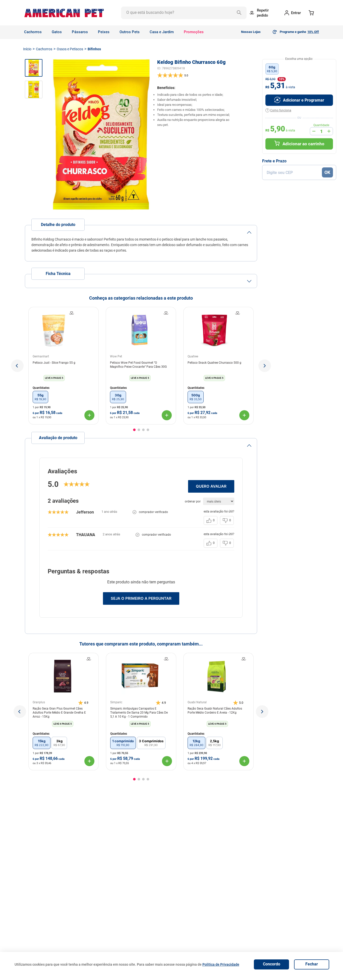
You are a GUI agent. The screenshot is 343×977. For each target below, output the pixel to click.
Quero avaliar (211, 486)
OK (327, 172)
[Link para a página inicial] (27, 49)
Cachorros (44, 49)
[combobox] (184, 13)
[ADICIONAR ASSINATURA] (299, 100)
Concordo (271, 964)
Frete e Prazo (274, 161)
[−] (314, 131)
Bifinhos (94, 49)
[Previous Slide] (20, 711)
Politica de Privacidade (220, 964)
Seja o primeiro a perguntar (141, 598)
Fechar (311, 964)
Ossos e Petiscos (70, 49)
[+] (329, 131)
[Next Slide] (262, 711)
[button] (17, 365)
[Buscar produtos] (240, 13)
